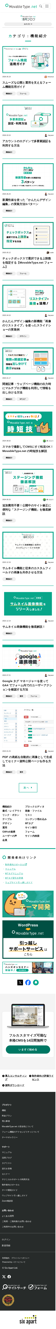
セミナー (6, 1174)
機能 (4, 1110)
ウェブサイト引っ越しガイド (19, 882)
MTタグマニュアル (14, 873)
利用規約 (6, 1258)
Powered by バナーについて (13, 1262)
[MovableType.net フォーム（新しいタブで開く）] (37, 1287)
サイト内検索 (32, 836)
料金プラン (7, 1116)
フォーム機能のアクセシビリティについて (20, 1132)
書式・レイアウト (12, 811)
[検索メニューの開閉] (40, 6)
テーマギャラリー (10, 1137)
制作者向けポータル (15, 864)
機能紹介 (7, 806)
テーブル (7, 819)
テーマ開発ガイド (10, 1190)
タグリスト (7, 1163)
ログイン (6, 1239)
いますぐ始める (28, 1049)
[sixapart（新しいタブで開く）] (28, 1320)
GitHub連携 (8, 831)
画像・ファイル (33, 811)
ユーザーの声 (9, 836)
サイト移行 (31, 827)
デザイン (7, 823)
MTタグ (29, 823)
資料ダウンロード (14, 1085)
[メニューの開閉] (47, 6)
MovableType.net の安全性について (17, 1126)
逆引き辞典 (7, 1168)
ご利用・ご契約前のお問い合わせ (16, 1221)
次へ (27, 787)
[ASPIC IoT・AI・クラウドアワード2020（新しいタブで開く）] (8, 1300)
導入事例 (6, 1121)
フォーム (30, 831)
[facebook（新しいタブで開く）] (9, 1277)
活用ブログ (7, 1158)
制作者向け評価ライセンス (43, 1078)
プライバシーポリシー (20, 1258)
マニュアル (10, 869)
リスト (28, 815)
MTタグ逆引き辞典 (14, 878)
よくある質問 (8, 1216)
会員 (4, 840)
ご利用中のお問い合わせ (13, 1227)
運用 (4, 827)
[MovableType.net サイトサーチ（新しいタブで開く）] (14, 1287)
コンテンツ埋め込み (36, 819)
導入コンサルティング (16, 1078)
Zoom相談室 (7, 1201)
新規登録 (6, 1245)
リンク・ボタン (10, 815)
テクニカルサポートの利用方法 (15, 1179)
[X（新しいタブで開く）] (4, 1277)
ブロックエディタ (34, 806)
